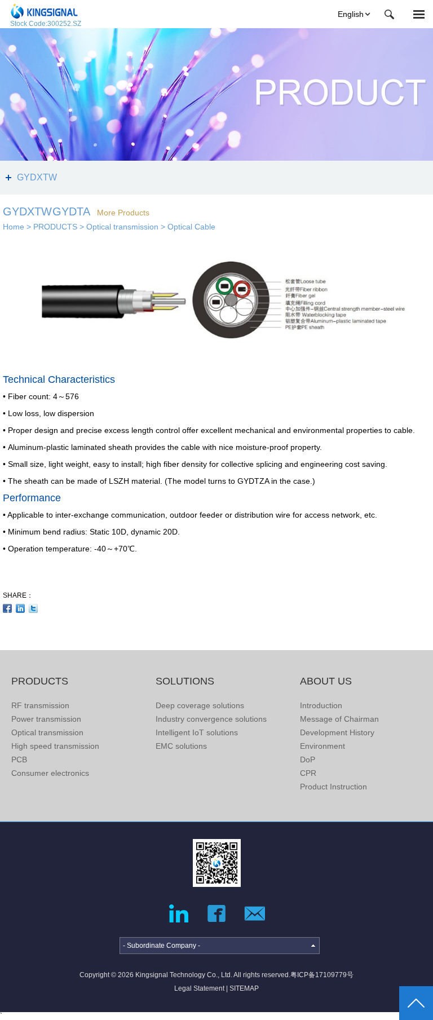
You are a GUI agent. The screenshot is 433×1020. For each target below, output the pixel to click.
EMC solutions (181, 745)
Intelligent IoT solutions (197, 732)
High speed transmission (55, 745)
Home (13, 226)
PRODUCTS (55, 226)
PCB (19, 759)
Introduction (321, 705)
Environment (322, 745)
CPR (308, 773)
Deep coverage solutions (200, 705)
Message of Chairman (339, 718)
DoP (307, 759)
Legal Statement (199, 988)
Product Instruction (333, 786)
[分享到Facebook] (7, 608)
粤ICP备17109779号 (322, 975)
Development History (337, 732)
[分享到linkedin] (20, 608)
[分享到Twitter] (33, 608)
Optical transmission (122, 226)
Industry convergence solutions (211, 718)
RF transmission (40, 705)
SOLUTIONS (185, 681)
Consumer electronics (50, 773)
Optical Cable (191, 226)
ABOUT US (326, 681)
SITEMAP (244, 988)
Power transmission (46, 718)
